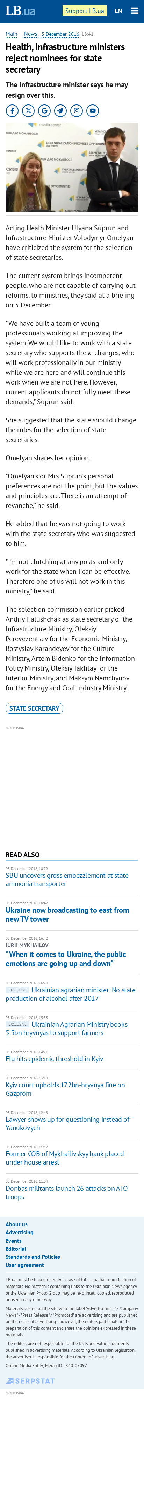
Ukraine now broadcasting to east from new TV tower (67, 914)
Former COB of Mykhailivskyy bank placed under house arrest (65, 1158)
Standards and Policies (33, 1256)
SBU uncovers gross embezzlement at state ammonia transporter (67, 879)
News (30, 33)
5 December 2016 (60, 34)
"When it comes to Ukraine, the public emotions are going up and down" (65, 958)
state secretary (34, 708)
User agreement (25, 1264)
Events (14, 1240)
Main (11, 33)
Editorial (16, 1248)
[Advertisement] (72, 787)
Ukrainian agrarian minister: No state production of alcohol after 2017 (70, 994)
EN (118, 11)
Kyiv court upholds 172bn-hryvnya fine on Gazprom (65, 1089)
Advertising (20, 1232)
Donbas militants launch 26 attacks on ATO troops (67, 1192)
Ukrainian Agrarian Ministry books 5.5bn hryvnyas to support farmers (66, 1028)
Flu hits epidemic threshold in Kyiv (54, 1058)
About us (17, 1224)
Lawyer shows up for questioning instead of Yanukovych (67, 1123)
